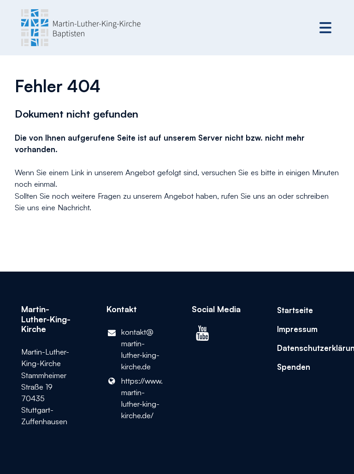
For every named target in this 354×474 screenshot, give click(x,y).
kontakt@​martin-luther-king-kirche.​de (140, 349)
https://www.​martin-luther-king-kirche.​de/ (141, 398)
